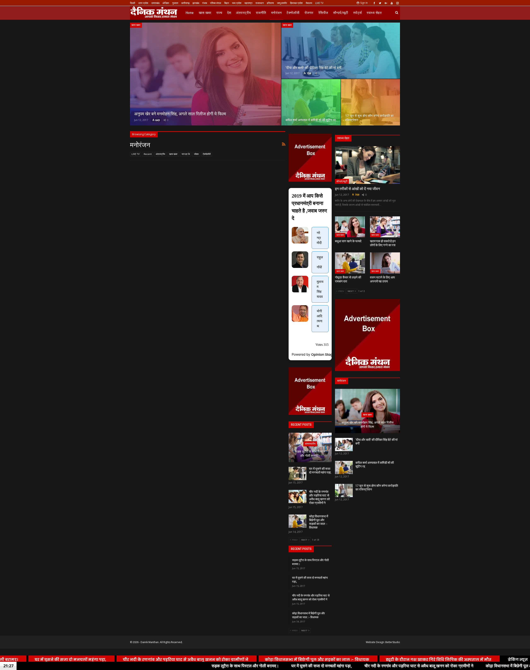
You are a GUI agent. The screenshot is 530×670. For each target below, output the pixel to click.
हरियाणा (270, 3)
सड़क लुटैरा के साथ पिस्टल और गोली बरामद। (310, 454)
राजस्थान (259, 3)
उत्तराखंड (155, 3)
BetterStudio (392, 642)
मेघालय (309, 3)
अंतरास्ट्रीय (243, 13)
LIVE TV (319, 3)
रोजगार (309, 13)
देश (229, 13)
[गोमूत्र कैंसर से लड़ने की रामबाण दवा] (350, 263)
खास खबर (205, 13)
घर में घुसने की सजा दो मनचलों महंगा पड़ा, (320, 470)
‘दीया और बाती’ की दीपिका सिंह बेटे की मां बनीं (313, 68)
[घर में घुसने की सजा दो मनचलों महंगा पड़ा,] (297, 473)
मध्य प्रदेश (236, 3)
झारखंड (196, 3)
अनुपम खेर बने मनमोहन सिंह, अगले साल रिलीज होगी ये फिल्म (180, 113)
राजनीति (261, 13)
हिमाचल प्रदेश (296, 3)
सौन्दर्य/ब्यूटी (340, 13)
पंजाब (204, 3)
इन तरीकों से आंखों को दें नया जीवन (357, 189)
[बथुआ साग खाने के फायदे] (350, 226)
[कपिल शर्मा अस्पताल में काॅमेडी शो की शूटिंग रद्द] (311, 102)
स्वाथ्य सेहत (374, 13)
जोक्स (196, 154)
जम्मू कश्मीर (282, 3)
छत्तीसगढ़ (185, 3)
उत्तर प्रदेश (143, 3)
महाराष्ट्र (248, 3)
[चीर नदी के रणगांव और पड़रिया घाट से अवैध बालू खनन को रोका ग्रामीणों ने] (297, 496)
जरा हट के (186, 154)
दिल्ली (132, 3)
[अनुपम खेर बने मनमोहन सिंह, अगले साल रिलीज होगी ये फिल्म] (205, 74)
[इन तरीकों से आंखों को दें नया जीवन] (367, 165)
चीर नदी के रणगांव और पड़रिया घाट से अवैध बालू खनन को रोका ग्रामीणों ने (319, 497)
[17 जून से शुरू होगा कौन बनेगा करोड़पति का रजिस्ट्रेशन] (370, 102)
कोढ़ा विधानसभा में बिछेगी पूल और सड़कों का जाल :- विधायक (318, 522)
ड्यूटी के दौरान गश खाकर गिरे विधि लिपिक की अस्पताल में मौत (411, 659)
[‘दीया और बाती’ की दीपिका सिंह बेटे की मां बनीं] (340, 50)
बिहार (226, 3)
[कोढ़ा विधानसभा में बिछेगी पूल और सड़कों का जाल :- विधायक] (297, 521)
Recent (148, 154)
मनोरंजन (276, 13)
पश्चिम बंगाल (215, 3)
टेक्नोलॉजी (293, 13)
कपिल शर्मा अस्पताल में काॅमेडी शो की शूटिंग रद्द (310, 120)
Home (190, 13)
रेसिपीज (323, 13)
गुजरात (175, 3)
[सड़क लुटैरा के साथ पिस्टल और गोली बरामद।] (310, 447)
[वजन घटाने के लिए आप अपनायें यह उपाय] (385, 263)
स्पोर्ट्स (357, 13)
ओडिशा (166, 3)
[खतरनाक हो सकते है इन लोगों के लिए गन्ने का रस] (385, 226)
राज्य (219, 13)
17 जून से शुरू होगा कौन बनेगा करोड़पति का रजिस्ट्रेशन (376, 487)
